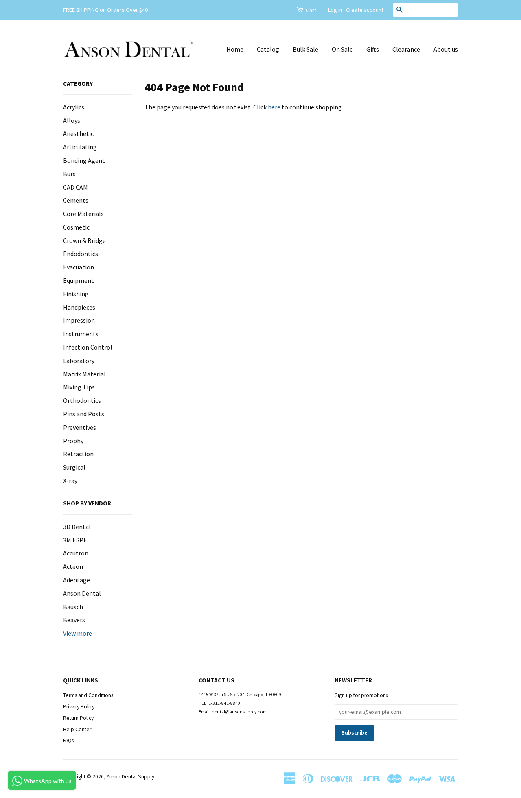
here (274, 107)
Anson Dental (82, 593)
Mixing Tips (79, 387)
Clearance (406, 49)
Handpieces (79, 307)
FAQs (68, 740)
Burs (69, 174)
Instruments (81, 334)
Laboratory (78, 360)
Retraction (78, 454)
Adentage (76, 580)
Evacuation (78, 267)
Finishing (76, 294)
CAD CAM (75, 187)
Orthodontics (82, 400)
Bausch (73, 607)
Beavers (74, 620)
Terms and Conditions (88, 695)
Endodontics (80, 253)
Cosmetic (76, 227)
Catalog (268, 49)
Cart (310, 10)
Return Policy (78, 718)
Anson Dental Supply (130, 776)
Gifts (372, 49)
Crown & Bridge (84, 240)
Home (234, 49)
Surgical (74, 467)
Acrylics (73, 107)
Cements (75, 200)
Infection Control (87, 347)
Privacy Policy (78, 706)
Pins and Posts (83, 414)
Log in (335, 9)
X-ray (70, 481)
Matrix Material (84, 374)
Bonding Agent (84, 160)
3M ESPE (75, 540)
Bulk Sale (305, 49)
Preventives (79, 427)
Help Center (77, 729)
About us (445, 49)
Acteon (73, 566)
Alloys (71, 120)
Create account (364, 9)
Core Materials (83, 214)
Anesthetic (78, 133)
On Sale (342, 49)
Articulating (80, 147)
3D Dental (77, 527)
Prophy (73, 441)
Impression (79, 320)
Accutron (75, 553)
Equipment (78, 280)
